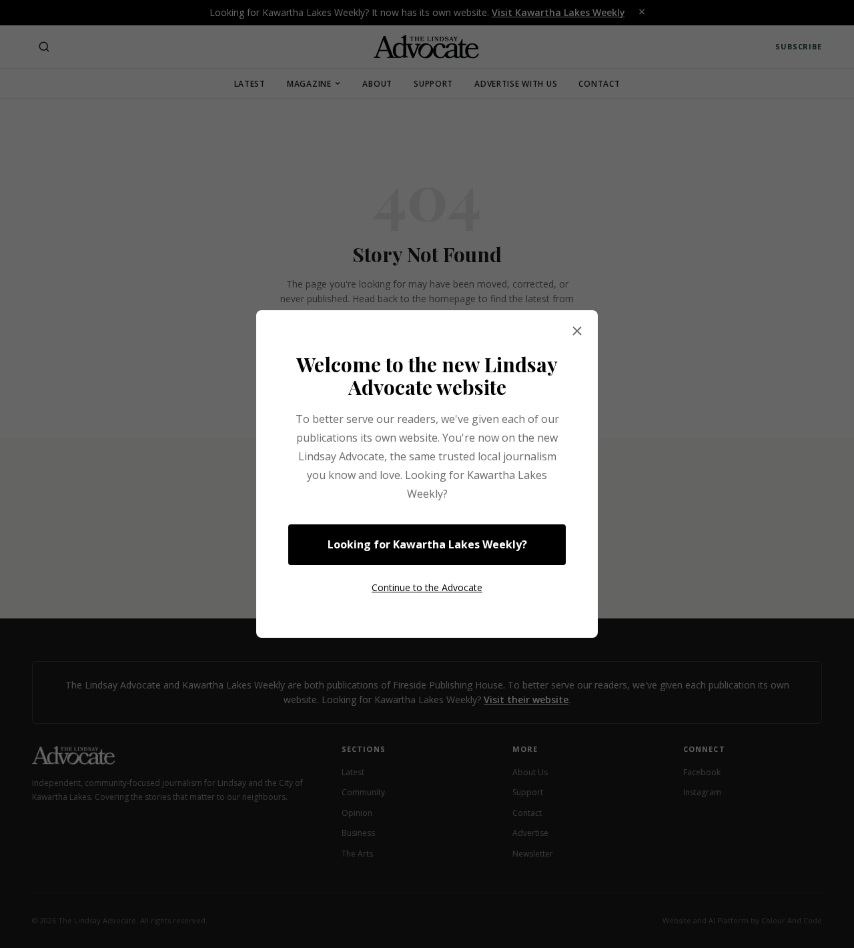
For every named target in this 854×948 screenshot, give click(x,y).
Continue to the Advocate (427, 587)
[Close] (577, 331)
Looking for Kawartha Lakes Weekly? (427, 544)
